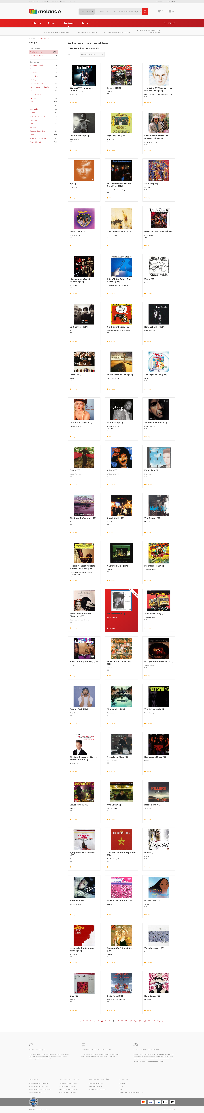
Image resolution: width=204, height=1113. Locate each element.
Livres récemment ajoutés (67, 1083)
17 (149, 1021)
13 (131, 1021)
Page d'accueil (33, 2)
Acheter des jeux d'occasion (38, 1092)
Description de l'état (96, 1086)
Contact (45, 2)
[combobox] (87, 12)
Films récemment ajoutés (67, 1086)
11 (122, 1021)
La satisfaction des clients (97, 1089)
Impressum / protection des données (131, 1092)
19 (158, 1021)
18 (154, 1021)
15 (140, 1021)
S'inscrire (171, 2)
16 (145, 1021)
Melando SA (123, 1083)
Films (52, 23)
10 (118, 1021)
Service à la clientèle (58, 2)
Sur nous (72, 2)
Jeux (85, 23)
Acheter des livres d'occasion (38, 1083)
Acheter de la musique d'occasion (40, 1089)
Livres (36, 23)
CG (120, 1089)
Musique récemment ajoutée (68, 1089)
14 (135, 1021)
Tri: (69, 54)
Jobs (121, 1086)
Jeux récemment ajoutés (67, 1092)
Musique (69, 23)
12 (126, 1021)
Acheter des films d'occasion (38, 1086)
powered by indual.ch (168, 1110)
